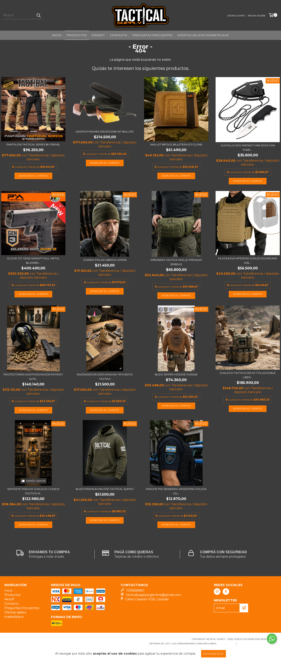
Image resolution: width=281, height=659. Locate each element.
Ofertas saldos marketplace (203, 35)
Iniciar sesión (256, 15)
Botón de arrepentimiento (257, 643)
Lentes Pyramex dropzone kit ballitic (105, 131)
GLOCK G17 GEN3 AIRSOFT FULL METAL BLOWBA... (33, 260)
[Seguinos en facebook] (226, 591)
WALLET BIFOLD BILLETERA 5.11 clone (176, 144)
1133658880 (135, 590)
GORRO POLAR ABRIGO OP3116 (104, 259)
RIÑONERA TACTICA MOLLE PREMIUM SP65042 (176, 262)
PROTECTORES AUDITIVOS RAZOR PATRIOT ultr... (33, 376)
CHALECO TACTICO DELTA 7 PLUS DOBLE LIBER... (248, 375)
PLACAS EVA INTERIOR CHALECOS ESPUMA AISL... (247, 260)
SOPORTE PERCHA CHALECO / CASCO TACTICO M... (33, 491)
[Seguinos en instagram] (217, 591)
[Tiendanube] (23, 640)
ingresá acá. (225, 643)
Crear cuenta (236, 15)
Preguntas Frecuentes (152, 35)
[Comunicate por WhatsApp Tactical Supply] (272, 639)
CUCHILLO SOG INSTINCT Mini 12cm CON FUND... (248, 147)
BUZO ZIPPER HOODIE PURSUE (176, 374)
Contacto (119, 35)
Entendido (213, 653)
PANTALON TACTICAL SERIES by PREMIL (33, 144)
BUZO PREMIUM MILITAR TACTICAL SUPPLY (105, 489)
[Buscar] (38, 15)
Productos (77, 35)
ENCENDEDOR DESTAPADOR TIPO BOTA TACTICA (105, 376)
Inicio (57, 35)
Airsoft (98, 35)
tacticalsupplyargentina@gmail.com (153, 595)
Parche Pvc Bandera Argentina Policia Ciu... (176, 491)
